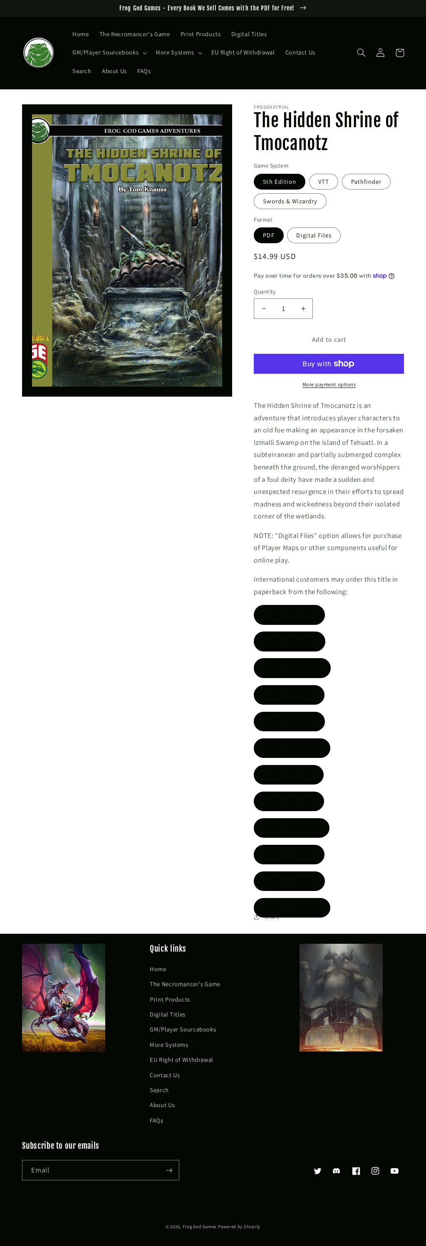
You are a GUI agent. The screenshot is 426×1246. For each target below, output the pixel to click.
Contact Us (165, 1075)
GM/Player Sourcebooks (183, 1029)
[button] (108, 53)
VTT (323, 181)
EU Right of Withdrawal (181, 1059)
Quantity (264, 291)
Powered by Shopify (239, 1226)
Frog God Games (199, 1226)
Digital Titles (168, 1014)
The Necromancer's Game (185, 984)
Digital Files (314, 235)
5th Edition (279, 181)
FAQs (156, 1120)
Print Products (170, 999)
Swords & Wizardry (290, 201)
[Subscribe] (168, 1170)
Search (159, 1090)
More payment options (329, 384)
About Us (162, 1105)
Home (158, 969)
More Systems (169, 1045)
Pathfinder (366, 181)
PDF (268, 235)
